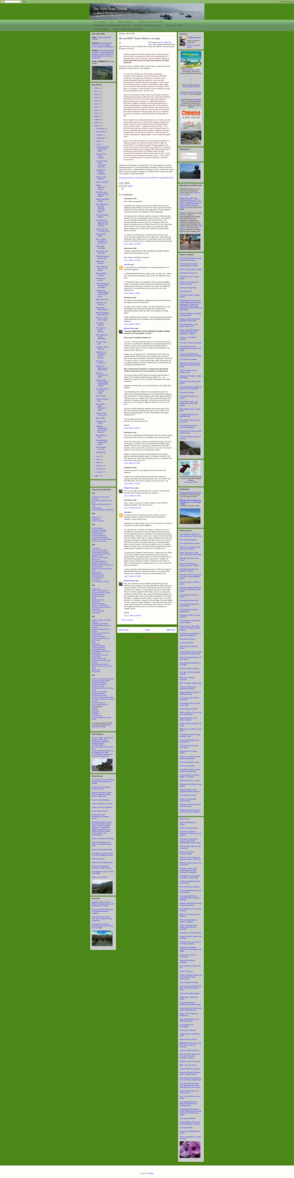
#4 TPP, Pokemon (98, 745)
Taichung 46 (96, 612)
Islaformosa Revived (100, 262)
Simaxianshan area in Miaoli (101, 680)
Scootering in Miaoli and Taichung (102, 510)
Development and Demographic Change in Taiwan (101, 816)
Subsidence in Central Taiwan (190, 933)
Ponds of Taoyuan (186, 971)
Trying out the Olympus (101, 178)
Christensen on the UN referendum (188, 956)
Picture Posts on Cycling (173, 25)
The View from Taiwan (110, 8)
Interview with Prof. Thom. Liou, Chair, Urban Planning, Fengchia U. (102, 918)
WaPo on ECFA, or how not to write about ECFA (190, 713)
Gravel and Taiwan (186, 643)
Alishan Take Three (98, 596)
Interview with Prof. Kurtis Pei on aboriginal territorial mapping (102, 911)
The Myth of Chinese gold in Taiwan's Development (190, 770)
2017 (96, 91)
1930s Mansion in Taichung (100, 581)
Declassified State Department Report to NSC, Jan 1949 (191, 388)
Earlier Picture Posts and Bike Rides (151, 22)
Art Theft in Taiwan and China (190, 343)
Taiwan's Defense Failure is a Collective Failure (190, 693)
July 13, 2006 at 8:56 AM (132, 508)
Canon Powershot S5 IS (188, 202)
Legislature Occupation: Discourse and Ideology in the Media (190, 949)
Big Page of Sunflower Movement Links (148, 25)
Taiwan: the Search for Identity (103, 838)
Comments (186, 158)
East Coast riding (97, 533)
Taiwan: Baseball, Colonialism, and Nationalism (191, 314)
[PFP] (172, 178)
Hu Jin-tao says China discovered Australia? (101, 164)
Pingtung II (95, 710)
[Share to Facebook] (126, 183)
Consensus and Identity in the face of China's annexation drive (190, 988)
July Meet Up (100, 452)
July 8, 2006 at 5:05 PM (132, 428)
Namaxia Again (96, 508)
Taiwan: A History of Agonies (102, 807)
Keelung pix (95, 644)
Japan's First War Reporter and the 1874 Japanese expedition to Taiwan (189, 332)
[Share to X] (124, 183)
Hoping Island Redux (101, 235)
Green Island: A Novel (100, 811)
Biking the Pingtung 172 (99, 561)
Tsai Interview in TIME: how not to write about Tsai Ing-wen (191, 535)
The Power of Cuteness (188, 359)
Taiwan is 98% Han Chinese (190, 1069)
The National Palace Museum (100, 330)
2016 (96, 94)
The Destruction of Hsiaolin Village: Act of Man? (189, 776)
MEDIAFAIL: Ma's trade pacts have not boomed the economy (190, 1045)
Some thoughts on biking (189, 982)
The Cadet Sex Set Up (188, 795)
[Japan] (127, 178)
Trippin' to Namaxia (98, 521)
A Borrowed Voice (98, 859)
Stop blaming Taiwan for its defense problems (189, 1020)
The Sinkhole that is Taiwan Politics (102, 391)
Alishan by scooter (97, 555)
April (98, 462)
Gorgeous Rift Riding (98, 646)
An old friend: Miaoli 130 (99, 684)
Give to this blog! (99, 22)
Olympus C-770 (192, 200)
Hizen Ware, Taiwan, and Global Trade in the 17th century (189, 403)
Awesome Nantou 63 (98, 703)
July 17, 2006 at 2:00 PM (132, 615)
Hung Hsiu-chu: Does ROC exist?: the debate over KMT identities (190, 628)
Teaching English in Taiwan (190, 493)
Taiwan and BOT (102, 182)
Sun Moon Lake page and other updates (102, 194)
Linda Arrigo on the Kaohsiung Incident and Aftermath (191, 1009)
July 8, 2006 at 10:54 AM (132, 244)
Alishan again (96, 589)
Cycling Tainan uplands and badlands (102, 46)
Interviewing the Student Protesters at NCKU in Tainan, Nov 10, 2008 (103, 926)
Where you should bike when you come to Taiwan (190, 548)
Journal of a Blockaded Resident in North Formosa (102, 867)
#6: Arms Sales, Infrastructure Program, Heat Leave (102, 739)
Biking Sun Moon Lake (99, 658)
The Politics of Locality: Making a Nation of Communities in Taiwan (103, 781)
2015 (96, 97)
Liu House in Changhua (99, 692)
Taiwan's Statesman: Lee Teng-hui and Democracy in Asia (102, 844)
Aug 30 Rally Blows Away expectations (189, 610)
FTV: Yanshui (96, 579)
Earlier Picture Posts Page (101, 726)
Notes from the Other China (102, 849)
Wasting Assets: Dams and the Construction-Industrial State (191, 653)
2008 (96, 120)
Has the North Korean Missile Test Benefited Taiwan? (102, 383)
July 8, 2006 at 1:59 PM (132, 293)
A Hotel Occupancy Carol (189, 828)
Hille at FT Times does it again (102, 319)
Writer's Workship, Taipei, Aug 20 (102, 314)
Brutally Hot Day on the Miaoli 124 (102, 565)
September (100, 138)
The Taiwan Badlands (187, 1118)
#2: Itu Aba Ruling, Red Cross (102, 751)
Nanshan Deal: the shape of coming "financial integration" (190, 811)
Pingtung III (95, 712)
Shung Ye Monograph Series (102, 862)
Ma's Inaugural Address (188, 540)
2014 (96, 101)
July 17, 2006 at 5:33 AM (132, 576)
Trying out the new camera (101, 414)
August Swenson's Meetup (100, 187)
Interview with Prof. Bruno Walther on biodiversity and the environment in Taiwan (103, 904)
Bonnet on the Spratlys (188, 288)
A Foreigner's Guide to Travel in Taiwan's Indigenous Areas (102, 854)
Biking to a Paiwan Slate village (102, 539)
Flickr (184, 215)
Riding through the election (100, 552)
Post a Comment (127, 620)
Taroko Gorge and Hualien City (102, 257)
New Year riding (97, 715)
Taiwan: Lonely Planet (100, 877)
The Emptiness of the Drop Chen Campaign (102, 285)
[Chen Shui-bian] (135, 178)
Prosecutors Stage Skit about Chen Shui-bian (190, 805)
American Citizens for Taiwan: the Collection (128, 29)
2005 (96, 476)
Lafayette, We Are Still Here (102, 348)
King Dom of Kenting (98, 693)
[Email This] (120, 183)
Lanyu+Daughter (97, 528)
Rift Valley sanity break (99, 532)
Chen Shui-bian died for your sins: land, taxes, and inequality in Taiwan (190, 1056)
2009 (96, 116)
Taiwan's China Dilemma (101, 800)
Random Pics (96, 671)
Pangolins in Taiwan (187, 392)
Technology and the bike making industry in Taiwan (189, 265)
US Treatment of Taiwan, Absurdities (102, 337)
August (99, 141)
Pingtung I (95, 708)
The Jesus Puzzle (191, 482)
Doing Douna (96, 519)
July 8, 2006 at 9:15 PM (132, 463)
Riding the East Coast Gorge (101, 638)
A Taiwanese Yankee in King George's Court (190, 735)
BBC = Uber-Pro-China (188, 1065)
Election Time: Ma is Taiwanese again (187, 853)
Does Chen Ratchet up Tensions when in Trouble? (189, 564)
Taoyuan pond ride (98, 600)
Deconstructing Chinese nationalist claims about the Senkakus (189, 898)
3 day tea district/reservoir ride (101, 554)
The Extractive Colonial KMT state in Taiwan (190, 621)
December (100, 128)
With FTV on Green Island (100, 557)
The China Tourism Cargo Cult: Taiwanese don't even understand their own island (190, 1085)
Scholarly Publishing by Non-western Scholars (101, 429)
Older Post (171, 630)
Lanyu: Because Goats (99, 541)
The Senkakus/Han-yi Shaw (190, 543)
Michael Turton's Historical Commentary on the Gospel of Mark (190, 502)
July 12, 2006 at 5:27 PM (132, 496)
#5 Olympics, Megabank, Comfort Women (101, 742)
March (98, 466)
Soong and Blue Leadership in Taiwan (101, 442)
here (125, 404)
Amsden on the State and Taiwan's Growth (189, 283)
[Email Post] (121, 188)
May (98, 459)
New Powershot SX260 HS (100, 664)
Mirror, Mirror (184, 819)
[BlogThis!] (122, 183)
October (99, 135)
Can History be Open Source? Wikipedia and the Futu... (102, 223)
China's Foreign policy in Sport (191, 269)
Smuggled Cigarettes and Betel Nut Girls (189, 415)
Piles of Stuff (96, 640)
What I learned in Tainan (99, 695)
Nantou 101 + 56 (97, 517)
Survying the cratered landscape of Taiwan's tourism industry (191, 833)
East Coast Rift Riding (99, 682)
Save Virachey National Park (191, 86)
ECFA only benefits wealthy (189, 993)
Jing (125, 512)
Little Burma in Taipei (98, 594)
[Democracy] (146, 178)
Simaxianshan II (97, 635)
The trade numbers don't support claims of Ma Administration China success (190, 841)
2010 (96, 113)
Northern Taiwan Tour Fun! (100, 590)
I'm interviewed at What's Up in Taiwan (102, 149)
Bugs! (93, 642)
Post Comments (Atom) (152, 637)
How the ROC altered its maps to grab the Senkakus (191, 259)
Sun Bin (127, 264)
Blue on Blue (100, 418)
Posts (184, 154)
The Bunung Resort (100, 279)
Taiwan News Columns (101, 29)
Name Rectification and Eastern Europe (188, 719)
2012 (96, 107)
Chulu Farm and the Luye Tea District (102, 268)
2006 (96, 126)
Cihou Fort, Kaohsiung (99, 535)
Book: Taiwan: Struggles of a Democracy (102, 241)
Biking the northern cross (99, 563)
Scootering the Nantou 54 (100, 537)
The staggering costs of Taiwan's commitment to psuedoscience (188, 1103)
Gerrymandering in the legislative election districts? (190, 790)
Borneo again (96, 669)
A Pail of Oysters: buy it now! (102, 804)
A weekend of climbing (99, 530)
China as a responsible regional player (188, 800)
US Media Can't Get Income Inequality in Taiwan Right (190, 877)
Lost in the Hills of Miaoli (99, 550)
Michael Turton (129, 328)
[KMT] (167, 178)
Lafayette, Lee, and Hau (101, 303)
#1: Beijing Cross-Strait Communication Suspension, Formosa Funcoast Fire (102, 754)
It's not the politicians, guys (189, 762)
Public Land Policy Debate (102, 200)
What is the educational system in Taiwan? (188, 921)
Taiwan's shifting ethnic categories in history (188, 688)
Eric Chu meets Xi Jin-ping (189, 668)
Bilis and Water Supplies (101, 274)
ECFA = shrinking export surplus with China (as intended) (188, 927)
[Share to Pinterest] (128, 183)
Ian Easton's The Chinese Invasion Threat (101, 788)
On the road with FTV (98, 647)
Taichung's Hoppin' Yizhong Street (102, 697)
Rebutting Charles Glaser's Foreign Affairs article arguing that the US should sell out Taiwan (190, 1112)
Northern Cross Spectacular (100, 633)
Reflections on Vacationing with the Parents (101, 355)
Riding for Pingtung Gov (126, 22)
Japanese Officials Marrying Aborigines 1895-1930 (190, 320)
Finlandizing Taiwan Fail (188, 273)
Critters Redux (96, 657)
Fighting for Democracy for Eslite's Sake (102, 368)
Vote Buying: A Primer (187, 639)
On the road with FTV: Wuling (101, 592)
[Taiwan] (121, 178)
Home (112, 22)
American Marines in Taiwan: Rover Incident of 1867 (190, 1073)
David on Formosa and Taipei (101, 375)
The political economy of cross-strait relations (188, 426)
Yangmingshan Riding (99, 649)
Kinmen (94, 598)
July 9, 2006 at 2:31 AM (132, 483)
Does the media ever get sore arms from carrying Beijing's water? (190, 576)
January (99, 472)
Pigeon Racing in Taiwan (189, 709)
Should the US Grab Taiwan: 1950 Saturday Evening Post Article (190, 365)
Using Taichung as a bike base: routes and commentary (191, 553)
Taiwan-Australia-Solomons (189, 1050)
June (98, 456)
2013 (96, 104)
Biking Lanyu (96, 559)
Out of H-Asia (101, 396)
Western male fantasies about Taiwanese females (190, 904)
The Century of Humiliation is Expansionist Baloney (190, 634)
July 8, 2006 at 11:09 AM (132, 260)
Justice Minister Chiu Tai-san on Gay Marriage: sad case (190, 1123)
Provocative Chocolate (100, 247)
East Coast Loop (97, 567)
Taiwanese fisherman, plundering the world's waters (190, 1003)
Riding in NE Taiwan (98, 603)
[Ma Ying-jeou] (160, 178)
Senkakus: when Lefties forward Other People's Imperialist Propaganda (188, 870)
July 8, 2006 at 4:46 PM (132, 324)
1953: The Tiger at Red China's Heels (188, 371)
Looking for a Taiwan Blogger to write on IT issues (102, 293)
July (98, 144)
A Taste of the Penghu (98, 636)
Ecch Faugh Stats (186, 1127)
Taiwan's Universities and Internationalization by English (190, 355)
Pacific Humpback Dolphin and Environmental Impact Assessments (191, 977)
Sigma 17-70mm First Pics (100, 605)
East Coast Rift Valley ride (100, 704)
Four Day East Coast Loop (100, 655)
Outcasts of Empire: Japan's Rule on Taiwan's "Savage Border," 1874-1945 (102, 794)
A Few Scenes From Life (101, 448)
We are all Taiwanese (100, 362)
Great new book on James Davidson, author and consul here (102, 56)
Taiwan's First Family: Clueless (101, 156)
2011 (96, 110)
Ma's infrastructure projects (189, 887)
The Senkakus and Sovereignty (186, 1025)
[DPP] (153, 178)
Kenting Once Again (98, 686)
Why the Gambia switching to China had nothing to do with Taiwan (190, 589)
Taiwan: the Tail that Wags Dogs (102, 230)
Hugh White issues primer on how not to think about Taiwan (190, 1079)
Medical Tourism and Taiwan (190, 1061)
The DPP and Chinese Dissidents (101, 172)
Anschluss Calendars (187, 766)
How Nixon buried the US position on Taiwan (189, 570)
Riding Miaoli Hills (97, 574)
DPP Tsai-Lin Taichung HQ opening (103, 679)
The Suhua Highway (100, 324)
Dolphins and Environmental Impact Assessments (190, 757)
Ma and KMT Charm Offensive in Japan (101, 407)
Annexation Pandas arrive (189, 600)
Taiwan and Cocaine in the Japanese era (189, 1092)
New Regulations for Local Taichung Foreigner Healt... (102, 208)
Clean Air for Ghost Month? (102, 309)
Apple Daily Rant (102, 299)
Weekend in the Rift (98, 576)
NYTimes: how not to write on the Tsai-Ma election (190, 943)
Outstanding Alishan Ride (100, 623)
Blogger (150, 1173)
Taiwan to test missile (101, 422)
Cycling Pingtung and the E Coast (102, 44)
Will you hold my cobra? (188, 1039)
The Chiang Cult (186, 291)
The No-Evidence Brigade (102, 216)
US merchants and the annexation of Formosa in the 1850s (190, 348)
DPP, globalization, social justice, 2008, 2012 (189, 325)
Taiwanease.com (191, 70)
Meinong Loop (96, 572)
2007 (96, 123)
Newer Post (123, 630)
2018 (96, 88)
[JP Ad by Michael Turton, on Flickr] (190, 475)
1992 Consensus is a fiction (190, 780)
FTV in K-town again (98, 611)
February (99, 469)
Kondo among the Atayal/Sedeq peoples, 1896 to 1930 (112, 25)
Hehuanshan (96, 601)
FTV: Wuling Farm (97, 578)
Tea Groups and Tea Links (102, 252)
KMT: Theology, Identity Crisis (190, 683)
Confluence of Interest (188, 1030)
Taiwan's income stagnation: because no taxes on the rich (190, 858)
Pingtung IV (95, 714)
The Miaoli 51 (96, 548)
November (100, 132)
